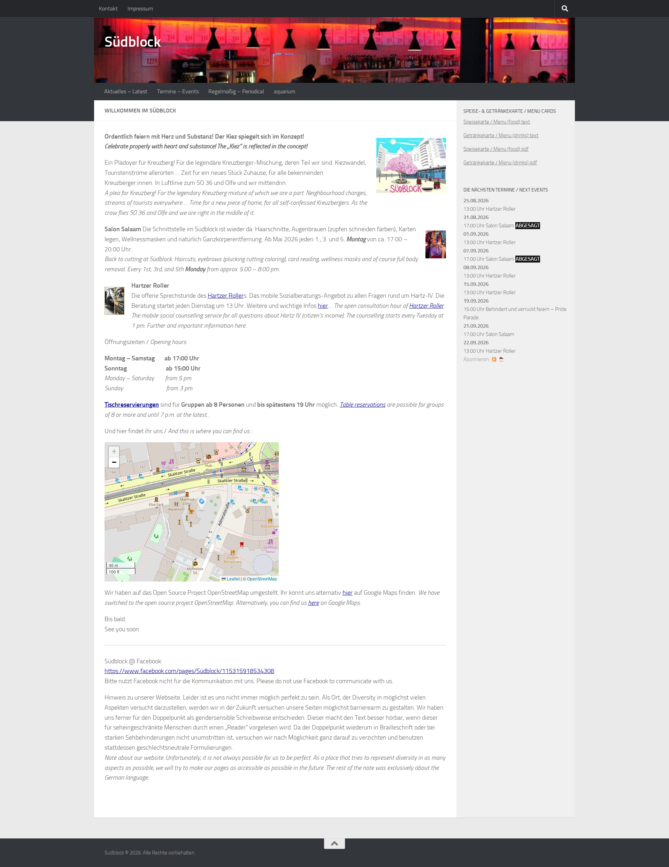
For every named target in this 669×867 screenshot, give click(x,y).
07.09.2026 (476, 251)
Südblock (133, 41)
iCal (501, 359)
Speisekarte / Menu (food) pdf (496, 149)
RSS (494, 359)
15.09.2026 (476, 284)
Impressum (140, 8)
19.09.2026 (476, 301)
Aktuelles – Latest (125, 91)
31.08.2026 (476, 217)
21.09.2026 (476, 326)
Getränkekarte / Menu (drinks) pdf (500, 162)
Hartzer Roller (226, 295)
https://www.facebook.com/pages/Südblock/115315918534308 (189, 671)
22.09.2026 (476, 342)
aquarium (284, 91)
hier (323, 306)
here (313, 603)
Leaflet (233, 578)
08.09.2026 (476, 267)
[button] (202, 504)
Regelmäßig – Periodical (236, 91)
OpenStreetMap (262, 578)
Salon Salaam (500, 225)
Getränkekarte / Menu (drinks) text (500, 135)
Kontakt (108, 8)
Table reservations (362, 404)
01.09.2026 (476, 234)
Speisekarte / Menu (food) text (496, 122)
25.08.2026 (476, 200)
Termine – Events (178, 91)
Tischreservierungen (132, 404)
